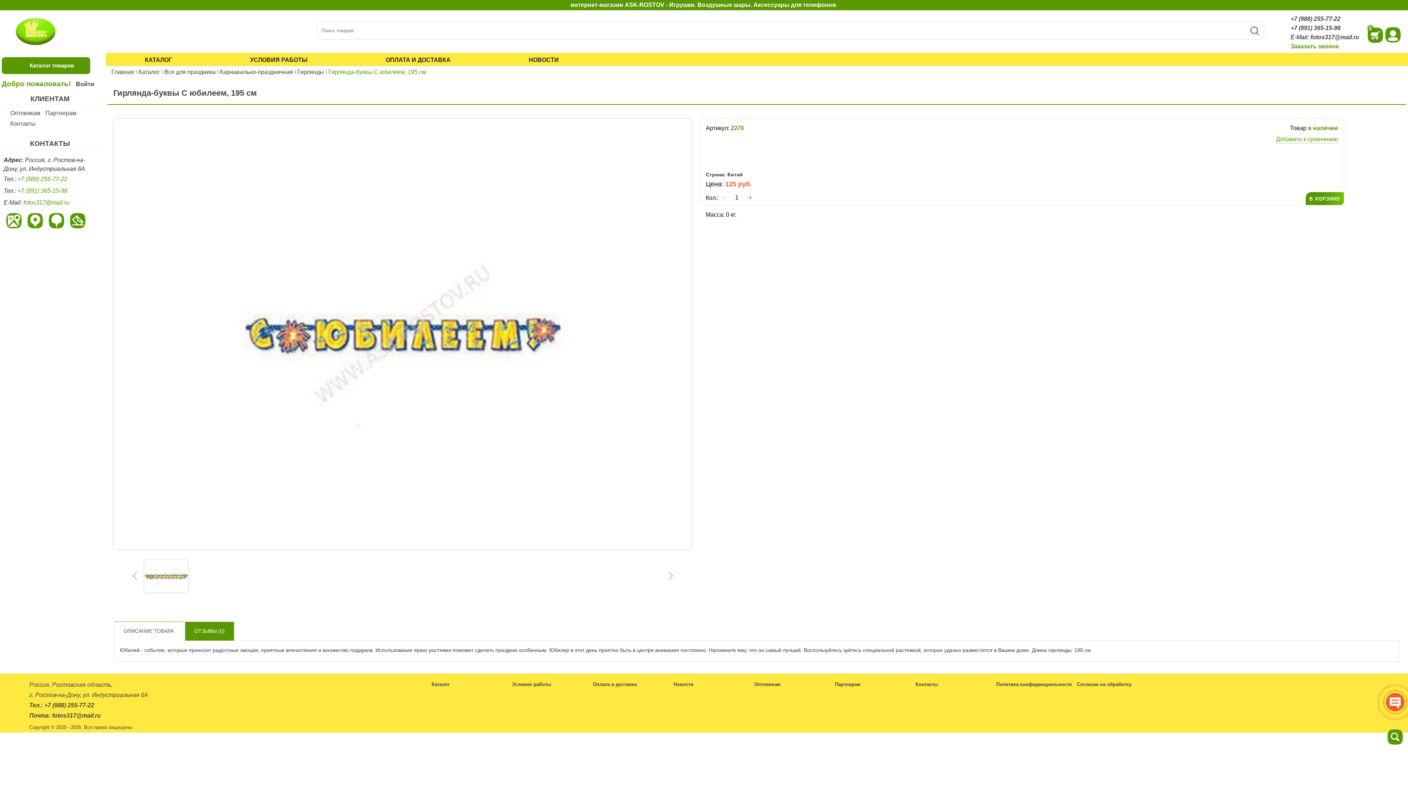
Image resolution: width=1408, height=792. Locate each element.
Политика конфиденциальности (1034, 684)
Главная (122, 72)
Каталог (158, 60)
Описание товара (149, 631)
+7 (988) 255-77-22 (1316, 19)
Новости (544, 60)
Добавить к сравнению (1307, 139)
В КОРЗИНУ (1324, 199)
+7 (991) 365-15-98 (1316, 28)
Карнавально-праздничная (256, 72)
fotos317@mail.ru (1334, 37)
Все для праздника (190, 72)
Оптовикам (25, 113)
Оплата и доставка (418, 60)
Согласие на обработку (1104, 684)
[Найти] (1254, 30)
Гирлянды (310, 72)
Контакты (23, 124)
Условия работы (279, 60)
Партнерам (60, 113)
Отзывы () (209, 631)
